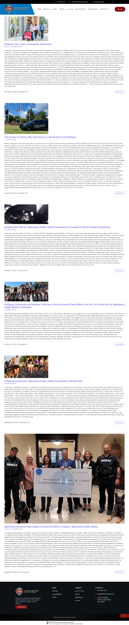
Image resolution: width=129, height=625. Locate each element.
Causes (61, 9)
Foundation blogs (16, 46)
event (54, 9)
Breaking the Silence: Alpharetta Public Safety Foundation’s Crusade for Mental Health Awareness (57, 227)
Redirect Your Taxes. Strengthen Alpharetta (28, 44)
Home (39, 9)
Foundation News (10, 310)
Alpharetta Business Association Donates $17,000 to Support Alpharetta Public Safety (51, 526)
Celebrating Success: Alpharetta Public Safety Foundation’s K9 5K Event (43, 381)
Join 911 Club (79, 591)
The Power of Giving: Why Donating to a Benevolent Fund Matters (40, 137)
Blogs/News (93, 9)
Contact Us (104, 9)
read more (119, 92)
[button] (120, 9)
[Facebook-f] (110, 2)
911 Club (70, 9)
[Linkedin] (113, 2)
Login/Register (57, 594)
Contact (77, 600)
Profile (54, 597)
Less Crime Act (80, 9)
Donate (6, 46)
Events (77, 594)
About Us (46, 9)
